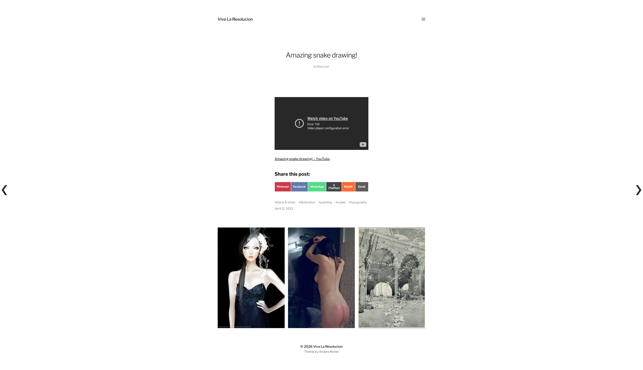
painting (326, 202)
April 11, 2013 (284, 208)
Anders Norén (329, 351)
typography (359, 202)
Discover (323, 66)
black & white (285, 202)
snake (341, 202)
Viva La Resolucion (235, 19)
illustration (308, 202)
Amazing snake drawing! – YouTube (302, 159)
